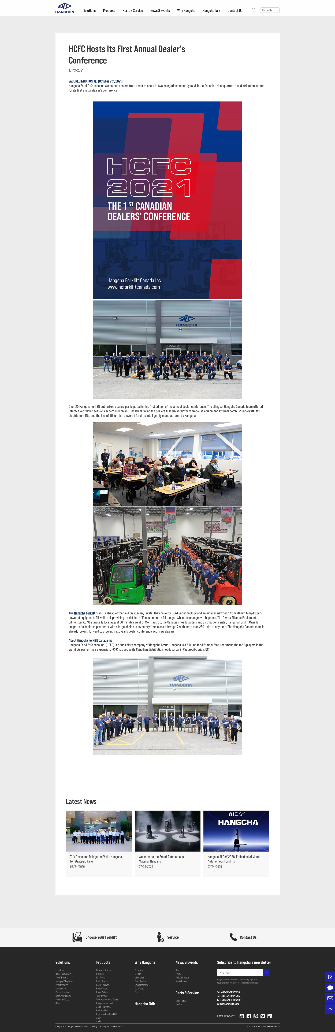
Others (58, 1003)
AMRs (98, 1021)
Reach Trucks (102, 988)
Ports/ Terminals (62, 992)
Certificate (139, 988)
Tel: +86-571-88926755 (228, 992)
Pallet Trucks (102, 981)
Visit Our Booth (182, 977)
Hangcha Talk (211, 10)
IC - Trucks (101, 977)
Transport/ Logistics (64, 981)
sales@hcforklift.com (228, 1003)
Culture (138, 973)
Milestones (139, 977)
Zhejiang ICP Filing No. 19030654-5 (106, 1026)
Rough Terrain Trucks (105, 1003)
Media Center (181, 981)
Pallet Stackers (103, 984)
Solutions (89, 10)
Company (139, 970)
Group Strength (141, 984)
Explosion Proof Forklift (106, 1014)
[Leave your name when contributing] (330, 977)
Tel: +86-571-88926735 (228, 996)
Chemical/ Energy (63, 995)
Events (178, 973)
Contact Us (235, 10)
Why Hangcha (186, 10)
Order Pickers (102, 992)
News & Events (160, 10)
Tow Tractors (101, 995)
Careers (138, 992)
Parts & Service (133, 10)
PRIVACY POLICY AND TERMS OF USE (263, 1026)
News (178, 970)
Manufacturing (61, 984)
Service (179, 1004)
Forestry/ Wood (62, 999)
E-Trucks (100, 973)
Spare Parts (181, 1000)
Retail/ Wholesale (63, 973)
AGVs (98, 1017)
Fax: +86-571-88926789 (228, 999)
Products (109, 10)
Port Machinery (103, 1010)
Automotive (60, 988)
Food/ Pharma (61, 977)
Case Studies (140, 981)
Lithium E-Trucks (103, 970)
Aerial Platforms (103, 1006)
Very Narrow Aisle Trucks (107, 999)
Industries (59, 970)
